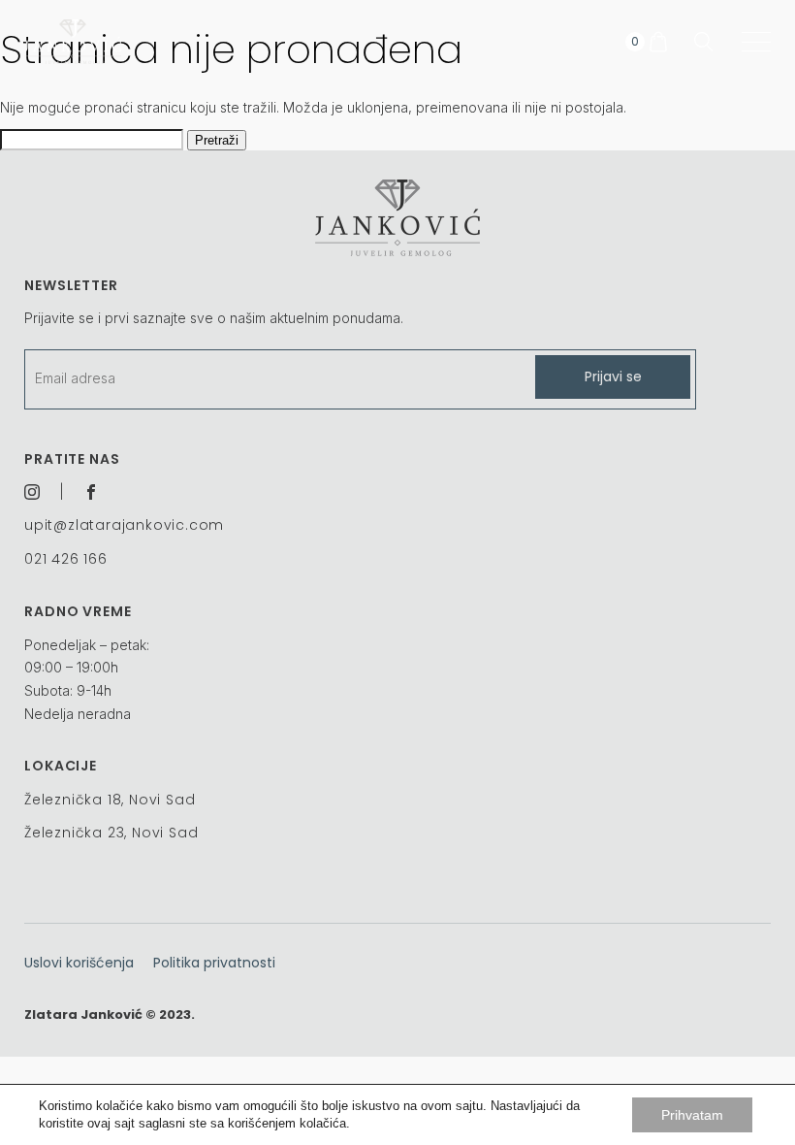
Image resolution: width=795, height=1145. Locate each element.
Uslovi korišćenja (79, 962)
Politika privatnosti (214, 962)
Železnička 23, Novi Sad (111, 832)
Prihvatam (692, 1115)
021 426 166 (66, 559)
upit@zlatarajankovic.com (124, 525)
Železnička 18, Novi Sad (109, 799)
